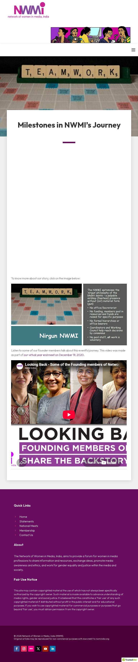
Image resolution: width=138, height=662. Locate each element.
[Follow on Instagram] (24, 649)
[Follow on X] (38, 649)
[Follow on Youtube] (45, 649)
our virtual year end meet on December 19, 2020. (54, 355)
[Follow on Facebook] (17, 649)
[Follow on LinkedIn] (53, 649)
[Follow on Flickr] (31, 649)
